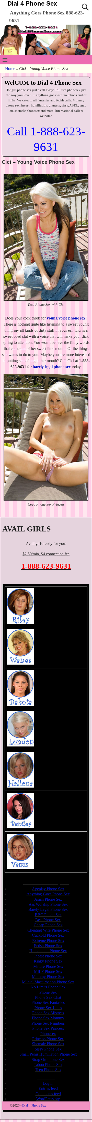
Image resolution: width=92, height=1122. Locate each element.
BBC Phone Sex (48, 915)
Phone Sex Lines (48, 1008)
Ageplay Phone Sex (48, 889)
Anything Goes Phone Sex (48, 894)
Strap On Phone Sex (48, 1059)
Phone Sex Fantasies (48, 1002)
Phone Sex (48, 992)
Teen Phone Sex (48, 1069)
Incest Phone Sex (48, 956)
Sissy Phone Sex (48, 1049)
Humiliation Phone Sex (48, 951)
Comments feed (48, 1094)
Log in (48, 1083)
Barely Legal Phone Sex (48, 909)
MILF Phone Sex (48, 971)
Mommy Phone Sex (48, 976)
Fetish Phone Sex (48, 945)
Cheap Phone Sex (48, 925)
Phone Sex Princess (48, 1028)
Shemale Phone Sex (48, 1044)
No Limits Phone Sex (48, 987)
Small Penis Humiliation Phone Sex (48, 1054)
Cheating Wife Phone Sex (48, 930)
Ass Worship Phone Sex (48, 904)
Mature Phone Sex (48, 966)
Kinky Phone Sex (48, 961)
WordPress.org (48, 1099)
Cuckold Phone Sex (48, 935)
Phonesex (48, 1033)
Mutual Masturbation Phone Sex (48, 982)
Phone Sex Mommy (48, 1018)
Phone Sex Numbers (48, 1023)
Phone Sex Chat (48, 997)
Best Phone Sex (48, 920)
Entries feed (48, 1088)
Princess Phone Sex (48, 1039)
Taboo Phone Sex (48, 1064)
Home (10, 68)
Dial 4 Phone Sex (32, 3)
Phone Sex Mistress (48, 1013)
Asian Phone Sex (48, 899)
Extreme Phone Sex (48, 940)
